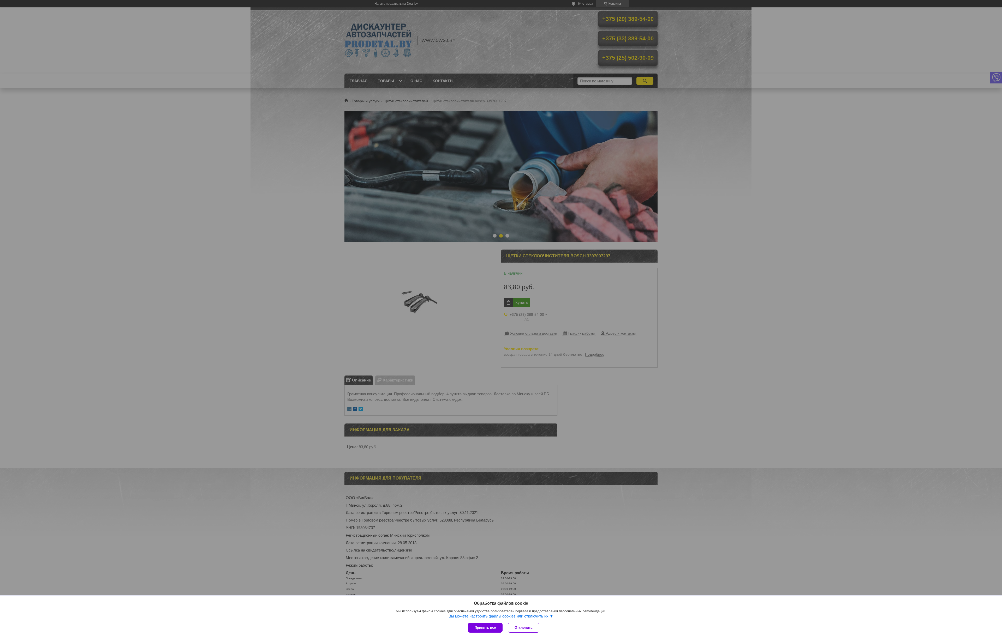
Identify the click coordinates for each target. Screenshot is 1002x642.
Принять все (485, 627)
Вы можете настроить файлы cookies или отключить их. (499, 616)
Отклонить (524, 627)
